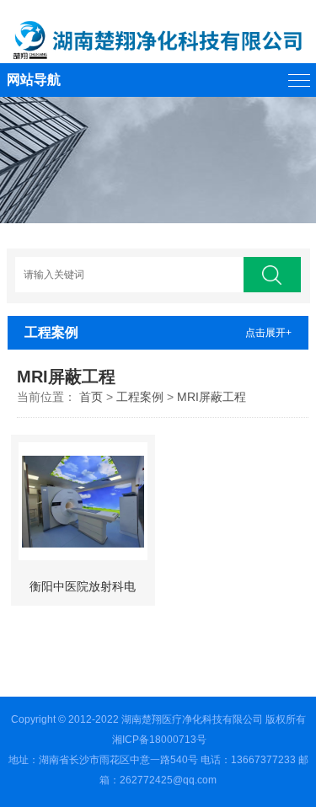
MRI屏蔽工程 (211, 397)
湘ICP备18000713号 (159, 740)
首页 (91, 397)
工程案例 (139, 397)
